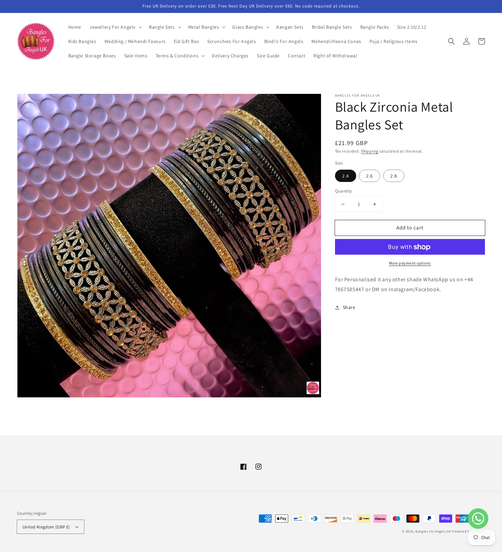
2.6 (369, 176)
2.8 (393, 176)
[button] (115, 27)
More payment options (410, 263)
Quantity (343, 191)
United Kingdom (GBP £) (46, 527)
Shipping (369, 151)
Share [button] (349, 307)
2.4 (345, 176)
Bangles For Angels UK (433, 531)
